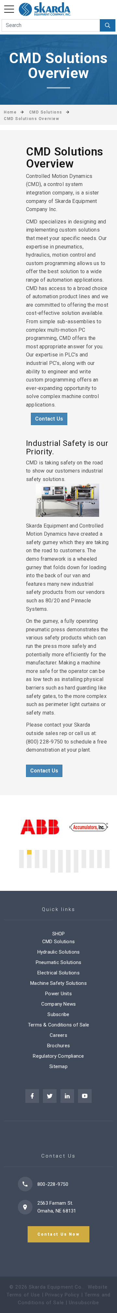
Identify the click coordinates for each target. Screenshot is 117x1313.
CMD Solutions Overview (31, 118)
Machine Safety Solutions (58, 983)
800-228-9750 (52, 1184)
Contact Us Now (58, 1234)
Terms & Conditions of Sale (58, 1025)
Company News (58, 1004)
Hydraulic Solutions (58, 952)
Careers (58, 1035)
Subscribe (58, 1014)
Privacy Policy (62, 1295)
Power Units (58, 994)
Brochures (58, 1046)
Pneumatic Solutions (59, 962)
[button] (21, 852)
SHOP (58, 934)
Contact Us (49, 419)
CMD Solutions (58, 942)
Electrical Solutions (58, 973)
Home (10, 112)
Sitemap (58, 1066)
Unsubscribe (84, 1303)
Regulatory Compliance (58, 1056)
